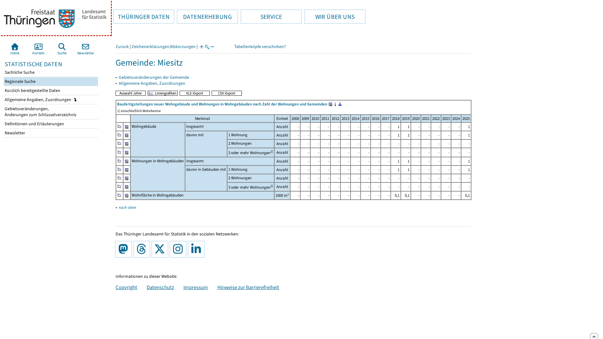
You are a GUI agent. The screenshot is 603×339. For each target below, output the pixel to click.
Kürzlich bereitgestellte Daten (32, 91)
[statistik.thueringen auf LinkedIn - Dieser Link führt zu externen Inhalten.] (197, 249)
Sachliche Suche (19, 72)
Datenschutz (160, 287)
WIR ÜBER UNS (329, 17)
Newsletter (14, 133)
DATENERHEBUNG (204, 17)
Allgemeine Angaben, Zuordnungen (38, 100)
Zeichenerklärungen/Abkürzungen (164, 47)
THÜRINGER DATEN (141, 17)
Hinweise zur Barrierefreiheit (248, 287)
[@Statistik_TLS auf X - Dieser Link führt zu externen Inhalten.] (161, 249)
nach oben (127, 207)
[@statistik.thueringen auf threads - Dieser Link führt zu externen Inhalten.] (143, 249)
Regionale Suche (19, 81)
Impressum (195, 287)
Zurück (122, 47)
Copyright (126, 287)
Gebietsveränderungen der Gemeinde (154, 77)
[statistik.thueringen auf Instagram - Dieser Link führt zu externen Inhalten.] (179, 249)
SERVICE (261, 17)
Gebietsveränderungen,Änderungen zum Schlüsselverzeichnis (40, 112)
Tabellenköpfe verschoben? (260, 47)
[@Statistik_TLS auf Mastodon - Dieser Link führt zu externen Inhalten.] (125, 249)
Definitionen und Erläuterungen (34, 124)
